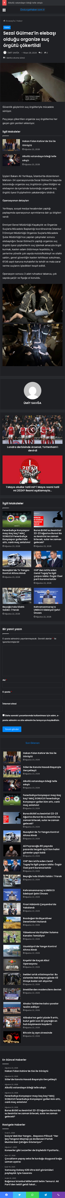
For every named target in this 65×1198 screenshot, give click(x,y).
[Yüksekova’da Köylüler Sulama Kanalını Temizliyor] (12, 937)
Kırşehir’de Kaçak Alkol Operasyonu (36, 962)
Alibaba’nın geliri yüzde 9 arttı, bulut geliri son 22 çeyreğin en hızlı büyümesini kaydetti (40, 1021)
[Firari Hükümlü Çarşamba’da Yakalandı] (12, 909)
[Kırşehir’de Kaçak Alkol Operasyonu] (12, 965)
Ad (5, 680)
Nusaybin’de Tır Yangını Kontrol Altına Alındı (16, 572)
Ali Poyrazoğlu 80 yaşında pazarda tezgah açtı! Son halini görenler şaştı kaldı (41, 849)
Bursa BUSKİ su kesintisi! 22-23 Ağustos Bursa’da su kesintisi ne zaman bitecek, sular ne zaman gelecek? (48, 536)
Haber (20, 21)
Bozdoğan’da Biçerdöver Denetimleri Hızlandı (37, 920)
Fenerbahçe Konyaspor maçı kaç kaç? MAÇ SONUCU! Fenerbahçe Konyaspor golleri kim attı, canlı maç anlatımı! (16, 536)
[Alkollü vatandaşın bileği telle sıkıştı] (11, 160)
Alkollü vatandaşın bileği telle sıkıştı (25, 2)
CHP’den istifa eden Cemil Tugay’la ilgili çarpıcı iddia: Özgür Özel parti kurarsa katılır (48, 575)
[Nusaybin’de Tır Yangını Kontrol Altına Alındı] (17, 559)
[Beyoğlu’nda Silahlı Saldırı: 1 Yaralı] (17, 596)
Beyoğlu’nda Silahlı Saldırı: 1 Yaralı (13, 608)
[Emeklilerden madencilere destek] (12, 994)
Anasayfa (10, 21)
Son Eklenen (33, 742)
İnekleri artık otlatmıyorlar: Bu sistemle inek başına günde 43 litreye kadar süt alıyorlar (40, 978)
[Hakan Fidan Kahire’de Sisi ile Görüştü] (11, 145)
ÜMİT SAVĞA (13, 53)
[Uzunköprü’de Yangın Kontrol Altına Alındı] (12, 951)
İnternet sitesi (10, 703)
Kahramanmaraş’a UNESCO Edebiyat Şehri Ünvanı (47, 609)
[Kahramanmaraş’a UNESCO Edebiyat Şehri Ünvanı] (48, 596)
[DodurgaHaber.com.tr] (32, 9)
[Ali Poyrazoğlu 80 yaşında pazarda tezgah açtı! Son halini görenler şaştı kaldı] (12, 850)
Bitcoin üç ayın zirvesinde (37, 1032)
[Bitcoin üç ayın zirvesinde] (12, 1037)
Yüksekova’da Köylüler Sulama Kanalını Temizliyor (40, 934)
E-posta (7, 692)
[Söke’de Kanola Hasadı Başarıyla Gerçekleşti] (12, 771)
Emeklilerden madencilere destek (42, 989)
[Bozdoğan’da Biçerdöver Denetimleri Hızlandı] (12, 923)
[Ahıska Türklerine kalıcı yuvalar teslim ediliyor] (12, 1008)
